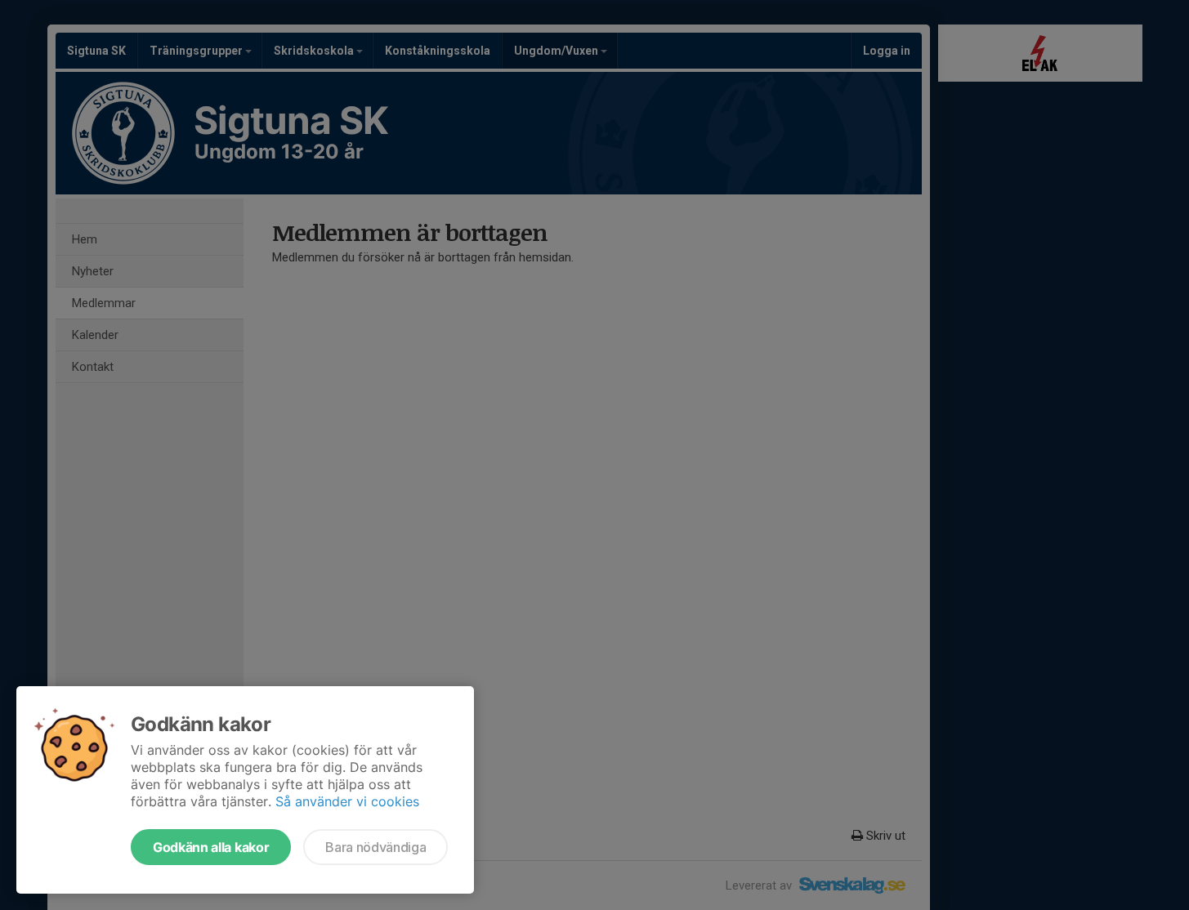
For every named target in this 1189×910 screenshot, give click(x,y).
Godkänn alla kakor (211, 847)
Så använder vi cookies (347, 801)
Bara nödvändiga (375, 847)
